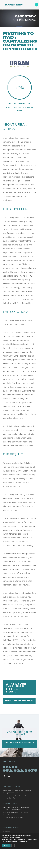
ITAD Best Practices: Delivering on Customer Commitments (16, 808)
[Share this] (5, 776)
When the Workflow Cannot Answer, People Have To (17, 797)
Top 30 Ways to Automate (13, 818)
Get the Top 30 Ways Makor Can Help (19, 744)
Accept (6, 845)
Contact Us (7, 831)
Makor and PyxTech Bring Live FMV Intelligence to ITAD (17, 792)
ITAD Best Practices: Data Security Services (17, 814)
